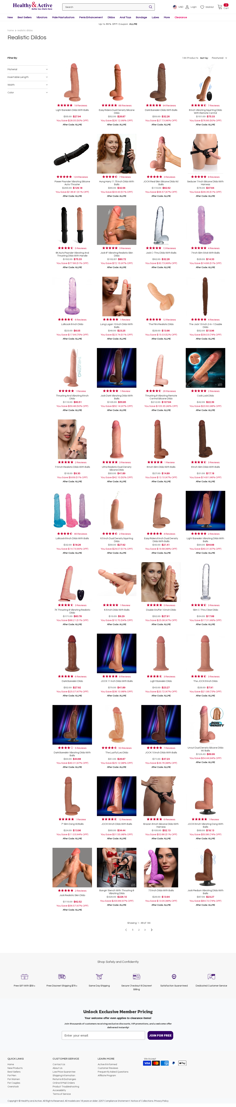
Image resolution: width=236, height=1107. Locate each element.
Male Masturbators (63, 17)
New (10, 17)
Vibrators (41, 17)
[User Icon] (187, 7)
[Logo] (33, 6)
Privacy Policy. (161, 1101)
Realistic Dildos (25, 30)
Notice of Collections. (142, 1101)
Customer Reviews (108, 1068)
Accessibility (59, 1090)
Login (194, 7)
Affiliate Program (107, 1075)
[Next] (151, 930)
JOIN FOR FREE (160, 1035)
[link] (72, 105)
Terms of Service (62, 1094)
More (167, 17)
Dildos (111, 17)
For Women (14, 1079)
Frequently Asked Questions (113, 1072)
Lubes (155, 17)
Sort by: (204, 58)
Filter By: (12, 58)
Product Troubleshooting (66, 1086)
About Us (57, 1068)
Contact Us (59, 1064)
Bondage (141, 17)
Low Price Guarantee (64, 1072)
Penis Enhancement (91, 17)
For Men (12, 1075)
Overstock (13, 1086)
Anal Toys (125, 17)
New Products (15, 1068)
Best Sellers (25, 17)
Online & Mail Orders (64, 1083)
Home (11, 30)
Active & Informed (107, 1064)
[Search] (151, 7)
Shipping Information (64, 1075)
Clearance (181, 17)
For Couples (14, 1083)
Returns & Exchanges (64, 1079)
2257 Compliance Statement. (114, 1101)
